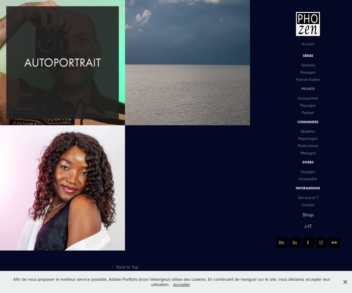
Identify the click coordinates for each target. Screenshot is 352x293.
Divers (308, 162)
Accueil (308, 44)
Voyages (308, 171)
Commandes (307, 122)
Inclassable (308, 178)
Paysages (308, 105)
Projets (308, 89)
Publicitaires (308, 145)
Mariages (308, 152)
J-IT (308, 226)
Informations (308, 188)
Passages (308, 72)
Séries (308, 56)
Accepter (181, 284)
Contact (308, 204)
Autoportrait (308, 98)
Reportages (308, 138)
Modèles (308, 131)
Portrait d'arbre (308, 79)
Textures (308, 65)
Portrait (308, 112)
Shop (308, 214)
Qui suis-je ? (308, 197)
